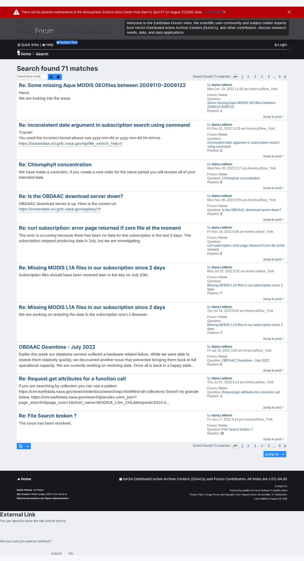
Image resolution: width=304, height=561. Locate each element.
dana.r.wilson (222, 85)
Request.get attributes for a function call (251, 392)
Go (71, 553)
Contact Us (281, 486)
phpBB (245, 490)
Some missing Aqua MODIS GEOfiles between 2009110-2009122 (241, 105)
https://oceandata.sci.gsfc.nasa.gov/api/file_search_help (68, 143)
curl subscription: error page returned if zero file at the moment (246, 247)
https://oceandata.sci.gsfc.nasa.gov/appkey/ (58, 209)
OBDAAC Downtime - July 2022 (245, 360)
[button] (235, 76)
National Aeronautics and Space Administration (43, 498)
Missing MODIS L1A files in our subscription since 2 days (245, 287)
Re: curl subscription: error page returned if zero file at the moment (100, 228)
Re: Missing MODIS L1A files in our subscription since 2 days (92, 268)
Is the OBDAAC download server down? (251, 210)
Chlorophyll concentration (241, 178)
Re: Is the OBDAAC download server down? (71, 196)
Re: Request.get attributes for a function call (72, 379)
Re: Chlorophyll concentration (55, 165)
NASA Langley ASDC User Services (49, 494)
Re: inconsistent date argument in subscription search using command (104, 125)
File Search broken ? (237, 429)
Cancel (56, 553)
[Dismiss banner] (289, 12)
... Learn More (212, 12)
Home (222, 95)
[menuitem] (182, 479)
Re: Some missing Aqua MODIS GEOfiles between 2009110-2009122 (102, 85)
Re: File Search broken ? (48, 416)
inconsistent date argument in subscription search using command (243, 144)
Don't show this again (31, 52)
